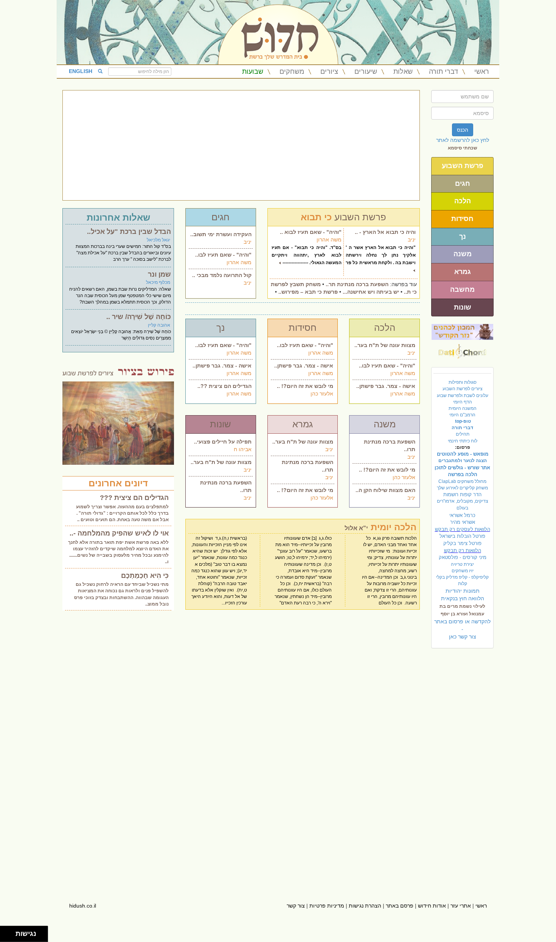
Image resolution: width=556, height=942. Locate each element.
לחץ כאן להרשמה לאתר (462, 140)
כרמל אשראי (462, 515)
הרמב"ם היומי (462, 414)
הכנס (462, 130)
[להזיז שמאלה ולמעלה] (6, 932)
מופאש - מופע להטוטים (462, 454)
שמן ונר (159, 274)
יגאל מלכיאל (158, 240)
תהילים (462, 434)
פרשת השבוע (462, 166)
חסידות (462, 219)
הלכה (462, 201)
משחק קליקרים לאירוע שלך (462, 487)
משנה (462, 254)
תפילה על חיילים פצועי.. (223, 442)
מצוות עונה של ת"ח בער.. (384, 345)
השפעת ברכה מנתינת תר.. (357, 284)
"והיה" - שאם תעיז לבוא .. (311, 232)
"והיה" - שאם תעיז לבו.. (223, 255)
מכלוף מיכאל (158, 282)
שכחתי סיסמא (462, 148)
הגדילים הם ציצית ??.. (224, 386)
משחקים (292, 71)
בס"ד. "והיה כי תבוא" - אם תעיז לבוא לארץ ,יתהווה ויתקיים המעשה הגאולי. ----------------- (307, 255)
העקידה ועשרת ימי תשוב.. (221, 234)
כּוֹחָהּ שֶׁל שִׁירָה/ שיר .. (138, 317)
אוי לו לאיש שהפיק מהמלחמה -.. (119, 533)
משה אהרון (239, 262)
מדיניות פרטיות (326, 906)
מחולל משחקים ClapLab (462, 481)
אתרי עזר (460, 906)
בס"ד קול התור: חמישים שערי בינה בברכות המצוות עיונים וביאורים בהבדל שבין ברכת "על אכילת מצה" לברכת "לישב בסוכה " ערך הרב (123, 253)
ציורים (329, 71)
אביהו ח (243, 449)
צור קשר (296, 906)
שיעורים (365, 71)
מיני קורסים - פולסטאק (462, 557)
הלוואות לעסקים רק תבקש (462, 529)
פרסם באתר (399, 906)
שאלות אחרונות (118, 217)
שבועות (252, 71)
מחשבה (462, 289)
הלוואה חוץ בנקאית (462, 598)
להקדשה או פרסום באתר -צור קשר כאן (462, 629)
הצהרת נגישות (365, 906)
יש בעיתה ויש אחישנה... (371, 292)
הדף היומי (462, 402)
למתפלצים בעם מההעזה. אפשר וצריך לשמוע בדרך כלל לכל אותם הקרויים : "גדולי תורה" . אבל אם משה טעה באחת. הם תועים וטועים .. (122, 513)
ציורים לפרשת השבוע (463, 388)
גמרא (462, 272)
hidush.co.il (82, 906)
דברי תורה (443, 71)
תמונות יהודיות (463, 591)
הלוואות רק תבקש (462, 550)
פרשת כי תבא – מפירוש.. (308, 292)
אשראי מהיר (462, 522)
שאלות (403, 71)
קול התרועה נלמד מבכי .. (222, 275)
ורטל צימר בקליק (462, 543)
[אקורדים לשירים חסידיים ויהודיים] (462, 349)
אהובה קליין (159, 325)
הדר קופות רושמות (462, 494)
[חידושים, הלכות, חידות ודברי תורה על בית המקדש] (462, 332)
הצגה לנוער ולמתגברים (462, 460)
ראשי (481, 71)
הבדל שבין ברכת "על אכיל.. (129, 231)
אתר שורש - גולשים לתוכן (462, 467)
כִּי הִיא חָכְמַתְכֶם (145, 575)
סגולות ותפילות (463, 382)
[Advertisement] (241, 145)
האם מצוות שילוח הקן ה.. (385, 490)
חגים (462, 183)
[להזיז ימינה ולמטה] (10, 936)
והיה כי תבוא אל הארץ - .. (385, 232)
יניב (248, 242)
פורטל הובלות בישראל (462, 536)
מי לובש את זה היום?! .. (305, 386)
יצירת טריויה (462, 564)
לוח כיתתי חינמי (462, 441)
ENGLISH (80, 71)
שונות (462, 307)
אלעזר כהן (322, 394)
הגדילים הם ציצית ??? (134, 497)
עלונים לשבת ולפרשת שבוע (462, 395)
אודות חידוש (432, 906)
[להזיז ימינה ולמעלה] (10, 932)
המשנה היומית (463, 408)
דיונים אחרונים (118, 483)
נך (462, 236)
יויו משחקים (463, 570)
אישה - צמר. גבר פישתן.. (222, 366)
